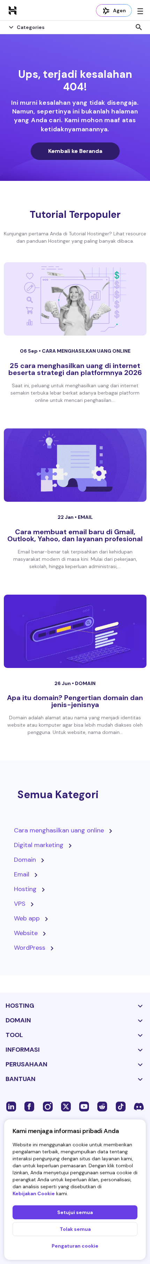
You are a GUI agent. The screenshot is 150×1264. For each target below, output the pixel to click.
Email (85, 517)
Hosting (25, 889)
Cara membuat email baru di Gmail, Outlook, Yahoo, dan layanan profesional (75, 535)
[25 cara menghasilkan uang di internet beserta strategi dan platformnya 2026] (75, 299)
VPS (19, 903)
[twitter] (66, 1106)
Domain (85, 683)
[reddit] (102, 1106)
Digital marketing (38, 845)
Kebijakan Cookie (34, 1193)
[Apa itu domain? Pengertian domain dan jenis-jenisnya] (75, 631)
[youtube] (84, 1106)
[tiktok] (120, 1106)
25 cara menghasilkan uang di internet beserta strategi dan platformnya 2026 (75, 369)
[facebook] (29, 1106)
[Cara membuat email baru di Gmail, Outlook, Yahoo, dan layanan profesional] (75, 465)
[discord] (138, 1106)
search (139, 27)
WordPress (29, 947)
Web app (27, 918)
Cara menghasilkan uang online (86, 351)
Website (26, 933)
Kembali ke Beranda (75, 151)
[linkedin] (11, 1106)
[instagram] (47, 1106)
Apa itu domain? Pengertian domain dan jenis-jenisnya (75, 701)
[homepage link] (12, 10)
